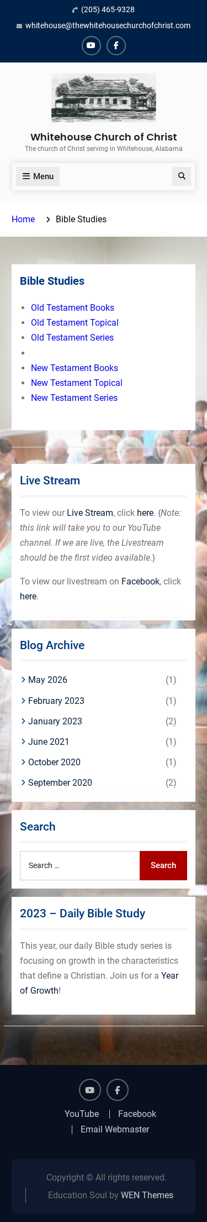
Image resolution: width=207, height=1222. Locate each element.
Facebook (140, 581)
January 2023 (55, 721)
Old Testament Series (72, 337)
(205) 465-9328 (108, 9)
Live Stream (90, 513)
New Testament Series (74, 398)
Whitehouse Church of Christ (103, 137)
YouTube (82, 1114)
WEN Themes (147, 1195)
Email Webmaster (115, 1129)
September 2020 (60, 782)
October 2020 (54, 762)
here (145, 513)
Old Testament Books (72, 307)
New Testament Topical (77, 383)
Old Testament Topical (75, 322)
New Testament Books (74, 368)
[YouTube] (91, 45)
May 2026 (47, 680)
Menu (43, 176)
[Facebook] (116, 45)
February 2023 (56, 701)
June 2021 (49, 742)
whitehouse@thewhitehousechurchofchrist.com (107, 25)
